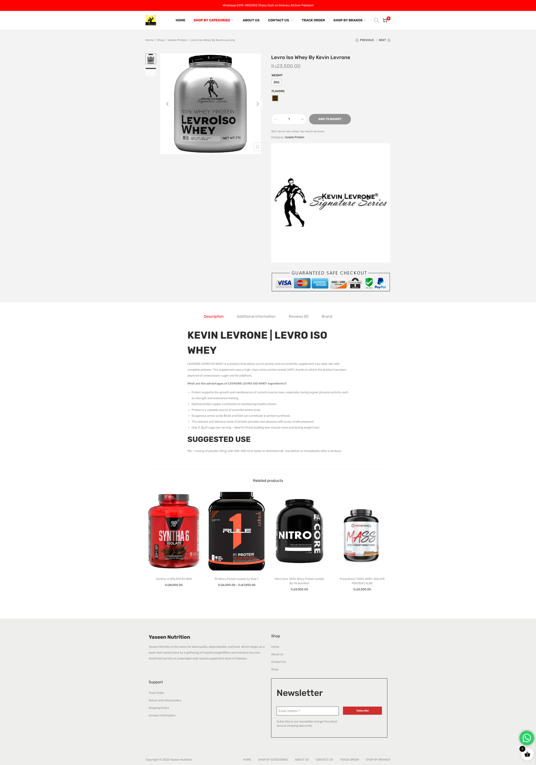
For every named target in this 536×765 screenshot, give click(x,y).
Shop (160, 40)
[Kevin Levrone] (330, 202)
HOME (247, 759)
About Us (277, 654)
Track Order (156, 693)
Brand (327, 316)
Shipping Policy (159, 708)
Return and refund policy (165, 700)
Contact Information (162, 715)
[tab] (214, 316)
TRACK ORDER (349, 759)
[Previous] (167, 104)
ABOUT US (302, 759)
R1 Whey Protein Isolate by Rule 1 (236, 579)
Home (149, 40)
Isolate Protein (177, 40)
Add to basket (330, 119)
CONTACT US (324, 759)
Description (214, 316)
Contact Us (278, 662)
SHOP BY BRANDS (378, 759)
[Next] (257, 104)
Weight (277, 75)
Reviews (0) (298, 316)
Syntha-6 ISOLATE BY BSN (174, 579)
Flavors (278, 91)
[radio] (276, 82)
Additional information (256, 316)
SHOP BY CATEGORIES (273, 759)
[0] (384, 20)
